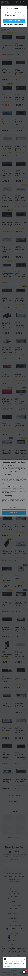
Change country (14, 20)
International (11, 15)
